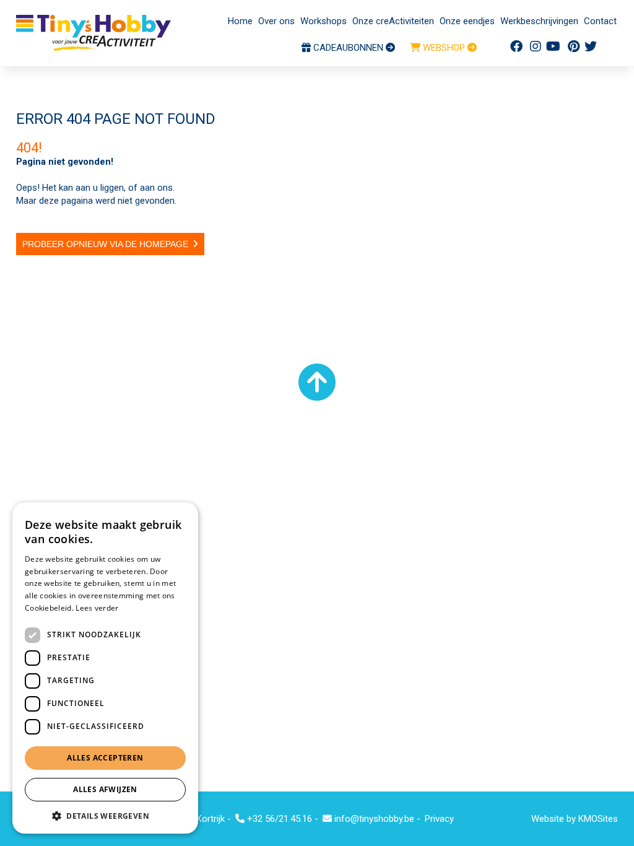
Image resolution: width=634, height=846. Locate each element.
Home (240, 21)
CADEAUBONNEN (348, 47)
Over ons (276, 21)
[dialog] (105, 668)
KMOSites (598, 818)
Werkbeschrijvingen (539, 21)
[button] (105, 815)
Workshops (323, 21)
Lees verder (97, 608)
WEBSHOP (443, 47)
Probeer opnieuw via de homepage (105, 244)
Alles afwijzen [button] (105, 789)
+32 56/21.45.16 (278, 818)
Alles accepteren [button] (105, 757)
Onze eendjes (467, 21)
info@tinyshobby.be (373, 818)
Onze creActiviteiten (393, 21)
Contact (600, 21)
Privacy (439, 818)
